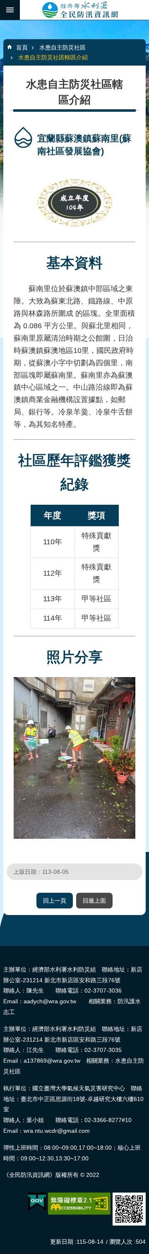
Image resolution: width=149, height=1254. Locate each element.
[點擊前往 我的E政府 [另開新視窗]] (37, 1202)
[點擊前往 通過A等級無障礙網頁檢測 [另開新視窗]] (79, 1204)
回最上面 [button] (94, 900)
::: (2, 949)
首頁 (22, 47)
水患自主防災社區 (62, 47)
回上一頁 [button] (54, 900)
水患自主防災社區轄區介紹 (53, 57)
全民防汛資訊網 (84, 10)
